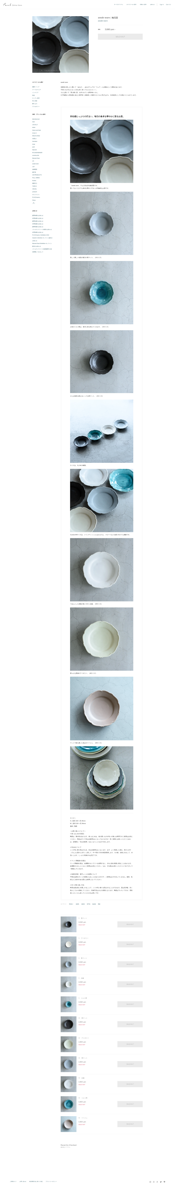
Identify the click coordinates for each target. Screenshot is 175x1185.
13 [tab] (61, 70)
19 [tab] (71, 70)
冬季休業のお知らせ (37, 218)
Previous (34, 44)
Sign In (162, 4)
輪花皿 (94, 904)
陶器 (99, 904)
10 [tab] (56, 70)
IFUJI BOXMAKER (37, 152)
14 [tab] (63, 70)
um (33, 161)
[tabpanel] (60, 44)
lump (33, 144)
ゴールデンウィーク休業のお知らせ (42, 229)
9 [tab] (55, 70)
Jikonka (34, 189)
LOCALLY (35, 124)
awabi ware (35, 164)
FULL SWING (36, 177)
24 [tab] (79, 70)
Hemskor (34, 141)
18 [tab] (69, 70)
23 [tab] (77, 70)
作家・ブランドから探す (39, 114)
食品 (33, 95)
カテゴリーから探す (131, 4)
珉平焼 (88, 904)
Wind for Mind (36, 136)
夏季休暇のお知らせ (37, 215)
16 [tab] (66, 70)
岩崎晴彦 (34, 169)
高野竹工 (34, 183)
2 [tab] (43, 70)
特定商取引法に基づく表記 (36, 1181)
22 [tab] (76, 70)
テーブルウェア (36, 89)
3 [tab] (45, 70)
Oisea (34, 200)
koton (33, 127)
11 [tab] (58, 70)
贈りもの (34, 103)
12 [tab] (60, 70)
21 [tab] (74, 70)
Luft (33, 166)
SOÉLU (34, 138)
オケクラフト (36, 194)
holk (33, 122)
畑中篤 (34, 172)
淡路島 (77, 904)
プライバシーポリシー (51, 1181)
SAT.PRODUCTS (37, 175)
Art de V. (34, 133)
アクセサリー (36, 106)
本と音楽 (34, 101)
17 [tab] (68, 70)
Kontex (34, 180)
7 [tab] (51, 70)
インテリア (35, 92)
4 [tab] (47, 70)
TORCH (34, 186)
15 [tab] (64, 70)
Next (86, 44)
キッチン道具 (36, 98)
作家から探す (143, 4)
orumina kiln (35, 155)
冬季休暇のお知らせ (37, 224)
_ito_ (33, 203)
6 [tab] (50, 70)
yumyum (34, 191)
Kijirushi (34, 150)
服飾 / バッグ (35, 87)
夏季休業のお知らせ (37, 221)
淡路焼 (83, 904)
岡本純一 (71, 904)
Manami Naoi (36, 158)
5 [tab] (48, 70)
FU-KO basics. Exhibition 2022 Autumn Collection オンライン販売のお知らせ (42, 237)
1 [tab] (42, 70)
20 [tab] (73, 70)
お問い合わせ (23, 1181)
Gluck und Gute (36, 130)
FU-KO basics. (36, 197)
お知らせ (152, 4)
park (33, 147)
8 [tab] (53, 70)
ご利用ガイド (13, 1181)
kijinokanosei (36, 119)
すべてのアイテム (118, 4)
